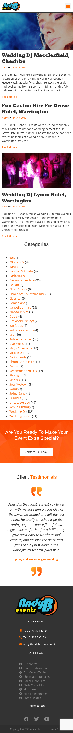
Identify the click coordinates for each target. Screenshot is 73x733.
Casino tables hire (22, 280)
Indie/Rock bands (21, 330)
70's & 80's (16, 262)
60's (12, 258)
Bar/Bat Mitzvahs (21, 271)
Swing (13, 389)
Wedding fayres (20, 416)
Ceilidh (14, 285)
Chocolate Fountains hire (27, 294)
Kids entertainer (20, 339)
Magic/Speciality (20, 348)
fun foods (16, 325)
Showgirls (16, 375)
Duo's (13, 316)
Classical (15, 298)
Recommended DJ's (23, 371)
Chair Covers (18, 289)
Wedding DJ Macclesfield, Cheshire (35, 58)
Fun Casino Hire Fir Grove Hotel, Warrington (35, 108)
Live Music (16, 344)
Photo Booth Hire (21, 362)
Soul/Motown (18, 384)
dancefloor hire (20, 307)
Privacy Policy (55, 729)
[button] (68, 6)
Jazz (12, 335)
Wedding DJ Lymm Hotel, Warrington (34, 197)
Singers (14, 380)
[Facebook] (26, 719)
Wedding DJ (17, 412)
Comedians (17, 303)
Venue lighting (19, 407)
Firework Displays (21, 321)
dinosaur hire (18, 312)
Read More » (9, 96)
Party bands (17, 357)
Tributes (15, 398)
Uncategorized (19, 402)
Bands (13, 267)
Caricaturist (17, 276)
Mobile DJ (16, 353)
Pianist (14, 366)
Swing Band (17, 393)
